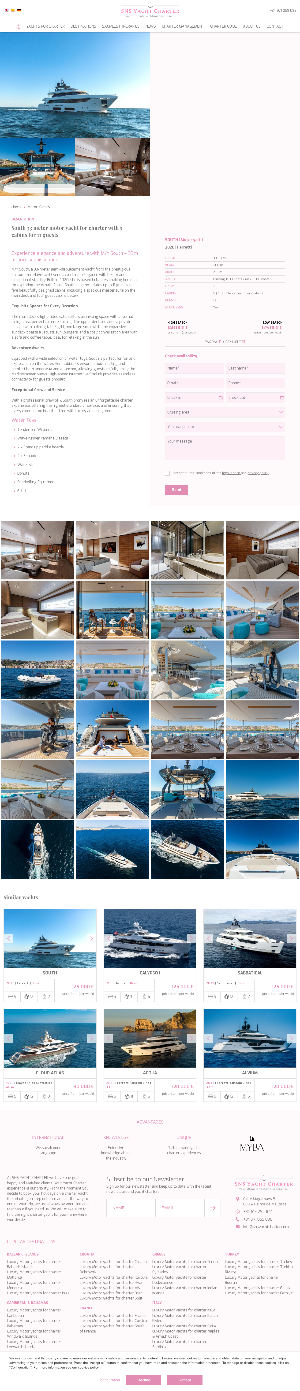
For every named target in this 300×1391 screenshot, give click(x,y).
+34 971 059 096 (283, 10)
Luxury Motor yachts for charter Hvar (111, 1282)
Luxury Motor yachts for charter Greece (185, 1261)
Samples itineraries (120, 26)
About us (252, 26)
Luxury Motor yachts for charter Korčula (114, 1277)
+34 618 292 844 (258, 1211)
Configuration (109, 1380)
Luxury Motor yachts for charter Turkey (258, 1261)
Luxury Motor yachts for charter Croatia (113, 1261)
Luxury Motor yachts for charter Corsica (113, 1320)
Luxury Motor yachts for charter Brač (111, 1293)
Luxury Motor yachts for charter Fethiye (259, 1293)
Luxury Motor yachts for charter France (113, 1315)
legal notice (231, 473)
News (150, 26)
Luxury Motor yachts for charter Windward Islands (34, 1334)
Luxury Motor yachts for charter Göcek (257, 1287)
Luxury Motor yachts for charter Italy (183, 1310)
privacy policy (258, 473)
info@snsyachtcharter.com (266, 1226)
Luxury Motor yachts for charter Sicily (184, 1326)
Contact (275, 26)
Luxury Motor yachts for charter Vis (110, 1287)
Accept (185, 1380)
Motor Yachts (38, 207)
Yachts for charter (45, 26)
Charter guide (223, 26)
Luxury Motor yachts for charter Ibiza (38, 1293)
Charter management (183, 26)
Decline (143, 1380)
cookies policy (88, 1367)
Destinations (83, 26)
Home (18, 26)
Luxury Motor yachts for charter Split (111, 1298)
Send (176, 489)
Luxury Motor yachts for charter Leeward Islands (34, 1344)
